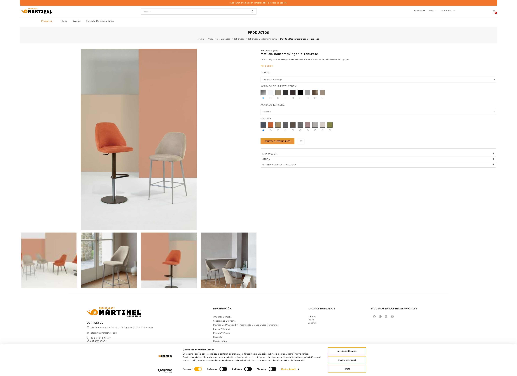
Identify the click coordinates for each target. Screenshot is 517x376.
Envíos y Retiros (221, 329)
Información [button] (269, 153)
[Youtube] (392, 316)
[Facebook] (374, 316)
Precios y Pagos (221, 333)
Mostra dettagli (288, 369)
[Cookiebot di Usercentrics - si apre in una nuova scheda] (165, 371)
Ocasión (76, 21)
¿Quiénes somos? (222, 316)
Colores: (266, 118)
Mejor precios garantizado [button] (279, 164)
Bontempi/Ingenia (270, 50)
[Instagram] (386, 316)
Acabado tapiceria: (273, 104)
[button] (301, 141)
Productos (47, 21)
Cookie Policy (220, 341)
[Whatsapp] (398, 316)
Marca (64, 21)
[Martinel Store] (36, 11)
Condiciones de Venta (224, 320)
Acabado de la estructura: (279, 86)
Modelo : (266, 72)
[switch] (223, 369)
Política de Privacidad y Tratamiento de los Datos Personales (246, 324)
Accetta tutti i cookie (347, 351)
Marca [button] (266, 159)
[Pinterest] (380, 316)
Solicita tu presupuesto (277, 141)
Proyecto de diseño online (100, 21)
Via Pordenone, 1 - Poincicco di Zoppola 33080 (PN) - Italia (122, 327)
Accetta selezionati (347, 360)
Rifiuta (347, 369)
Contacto (218, 337)
